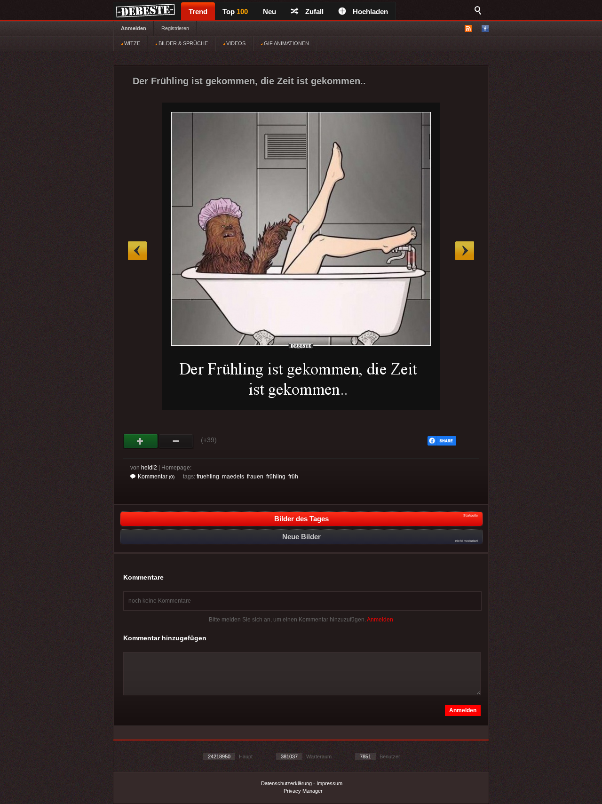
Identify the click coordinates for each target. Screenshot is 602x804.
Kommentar (156, 476)
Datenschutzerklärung (286, 783)
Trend (198, 12)
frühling (275, 476)
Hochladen (370, 12)
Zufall (314, 12)
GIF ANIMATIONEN (285, 43)
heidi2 (149, 467)
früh (293, 476)
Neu (269, 12)
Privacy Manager (303, 791)
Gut (140, 441)
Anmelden (133, 28)
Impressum (329, 783)
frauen (255, 476)
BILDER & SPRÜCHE (182, 43)
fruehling (208, 476)
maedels (233, 476)
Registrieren (175, 28)
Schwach (176, 441)
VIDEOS (235, 43)
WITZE (131, 43)
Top (235, 12)
